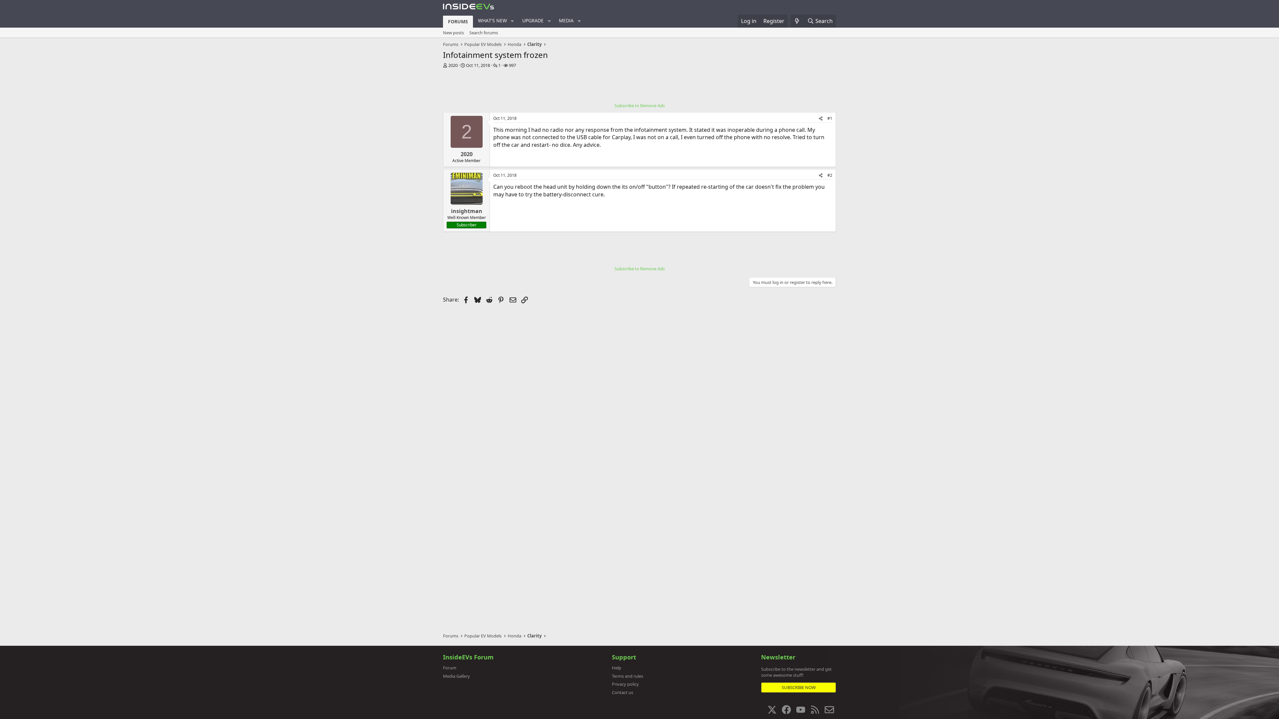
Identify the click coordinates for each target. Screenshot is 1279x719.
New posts (453, 33)
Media (566, 20)
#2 (829, 175)
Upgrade (533, 20)
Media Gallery (456, 676)
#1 (829, 118)
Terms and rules (627, 676)
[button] (512, 21)
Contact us (622, 692)
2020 (453, 65)
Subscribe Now (799, 687)
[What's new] (797, 21)
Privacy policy (625, 684)
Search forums (483, 33)
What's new (492, 20)
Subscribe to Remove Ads (640, 106)
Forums (458, 21)
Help (616, 668)
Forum (449, 668)
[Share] (820, 118)
